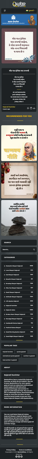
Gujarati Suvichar (9, 107)
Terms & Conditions (25, 450)
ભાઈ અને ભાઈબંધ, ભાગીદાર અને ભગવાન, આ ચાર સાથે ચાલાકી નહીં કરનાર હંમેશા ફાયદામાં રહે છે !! (19, 180)
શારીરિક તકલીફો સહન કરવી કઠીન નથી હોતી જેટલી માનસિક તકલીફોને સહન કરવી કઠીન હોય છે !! (19, 218)
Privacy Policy (10, 450)
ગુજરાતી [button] (31, 10)
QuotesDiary (22, 452)
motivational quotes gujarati (11, 356)
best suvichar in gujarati (10, 360)
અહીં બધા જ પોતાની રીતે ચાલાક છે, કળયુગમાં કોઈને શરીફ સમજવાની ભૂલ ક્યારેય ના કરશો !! (19, 143)
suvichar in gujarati (29, 356)
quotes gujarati (21, 352)
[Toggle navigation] (4, 10)
